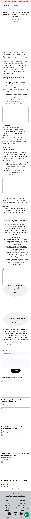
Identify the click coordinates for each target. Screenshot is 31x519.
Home (7, 503)
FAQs (22, 510)
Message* (5, 358)
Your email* (5, 350)
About (7, 510)
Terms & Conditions (22, 505)
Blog (7, 508)
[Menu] (27, 6)
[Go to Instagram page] (16, 513)
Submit (15, 370)
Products (7, 505)
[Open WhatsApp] (26, 514)
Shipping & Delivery (22, 508)
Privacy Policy (22, 503)
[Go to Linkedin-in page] (21, 513)
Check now (15, 292)
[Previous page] (6, 488)
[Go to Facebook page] (10, 513)
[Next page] (24, 488)
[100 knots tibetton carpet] (15, 37)
